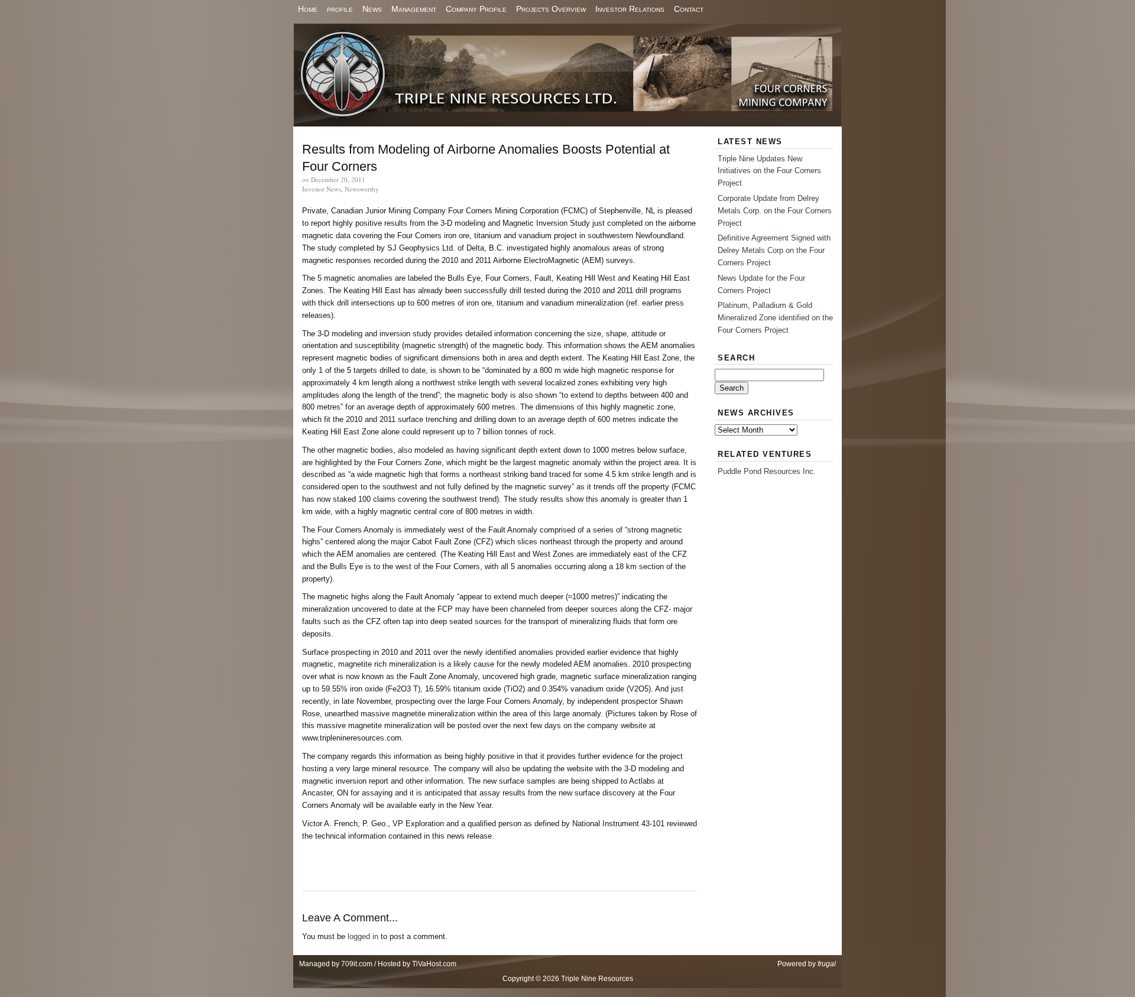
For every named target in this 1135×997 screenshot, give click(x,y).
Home (307, 9)
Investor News (321, 188)
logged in (363, 936)
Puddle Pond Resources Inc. (767, 471)
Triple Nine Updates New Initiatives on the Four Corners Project (769, 171)
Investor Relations (629, 9)
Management (413, 9)
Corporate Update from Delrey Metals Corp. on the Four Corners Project (775, 211)
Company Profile (476, 9)
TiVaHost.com (434, 964)
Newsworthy (362, 188)
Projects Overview (551, 9)
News (372, 9)
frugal (827, 964)
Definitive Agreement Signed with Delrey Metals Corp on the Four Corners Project (774, 250)
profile (340, 9)
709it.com (356, 964)
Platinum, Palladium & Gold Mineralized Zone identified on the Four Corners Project (775, 318)
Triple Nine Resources (567, 75)
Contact (688, 9)
